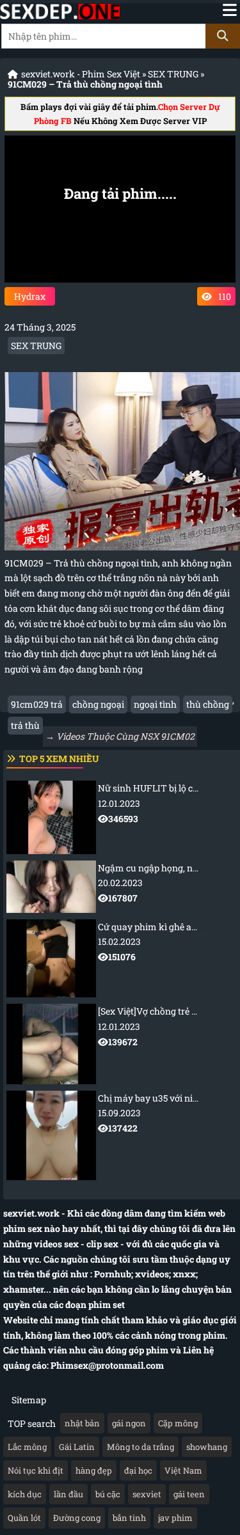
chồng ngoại (98, 704)
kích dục (25, 1494)
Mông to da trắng (140, 1447)
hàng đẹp (94, 1470)
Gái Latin (77, 1447)
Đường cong (76, 1517)
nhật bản (82, 1423)
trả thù (25, 725)
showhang (206, 1447)
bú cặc (107, 1494)
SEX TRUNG (173, 74)
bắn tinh (129, 1517)
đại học (138, 1470)
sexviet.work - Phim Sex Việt (80, 74)
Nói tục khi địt (35, 1470)
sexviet (146, 1494)
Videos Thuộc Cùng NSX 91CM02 (125, 736)
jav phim (175, 1517)
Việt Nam (183, 1470)
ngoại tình (155, 704)
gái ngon (129, 1423)
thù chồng (207, 704)
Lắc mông (27, 1447)
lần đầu (68, 1494)
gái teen (189, 1494)
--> (169, 803)
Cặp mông (178, 1423)
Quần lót (24, 1517)
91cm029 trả (37, 704)
